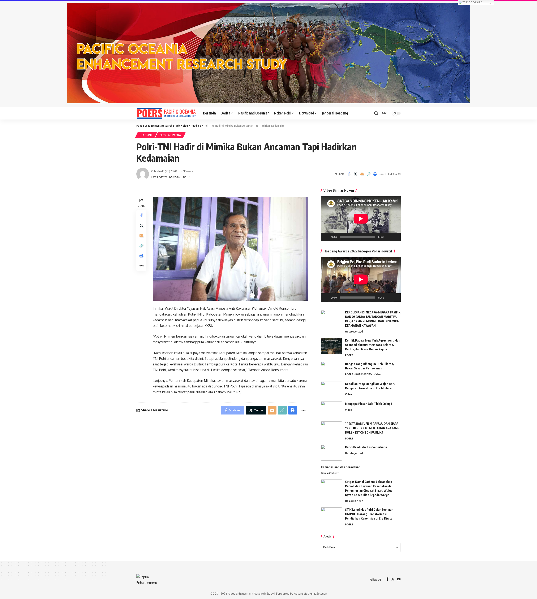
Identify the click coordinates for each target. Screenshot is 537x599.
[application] (361, 218)
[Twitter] (392, 579)
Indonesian (473, 2)
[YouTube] (399, 579)
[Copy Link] (368, 174)
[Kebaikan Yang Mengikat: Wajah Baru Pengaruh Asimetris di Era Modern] (331, 389)
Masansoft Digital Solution (310, 593)
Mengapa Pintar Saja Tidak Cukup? (368, 403)
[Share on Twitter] (355, 174)
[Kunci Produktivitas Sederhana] (331, 453)
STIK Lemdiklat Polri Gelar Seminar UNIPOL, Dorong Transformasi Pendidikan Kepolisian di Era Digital (369, 514)
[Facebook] (387, 579)
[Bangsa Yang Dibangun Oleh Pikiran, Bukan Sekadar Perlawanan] (331, 369)
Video (377, 374)
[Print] (375, 174)
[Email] (362, 174)
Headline (146, 134)
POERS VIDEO (363, 374)
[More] (381, 174)
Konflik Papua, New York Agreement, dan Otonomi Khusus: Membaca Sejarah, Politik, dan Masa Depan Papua (372, 345)
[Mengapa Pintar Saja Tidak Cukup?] (331, 409)
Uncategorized (354, 331)
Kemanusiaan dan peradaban (340, 467)
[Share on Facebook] (349, 174)
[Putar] (326, 237)
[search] (376, 113)
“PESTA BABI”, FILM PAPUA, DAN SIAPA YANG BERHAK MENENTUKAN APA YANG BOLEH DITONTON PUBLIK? (372, 428)
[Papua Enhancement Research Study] (166, 113)
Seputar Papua (170, 134)
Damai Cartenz (330, 473)
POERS (349, 355)
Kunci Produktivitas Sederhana (366, 447)
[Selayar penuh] (395, 237)
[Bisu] (388, 237)
